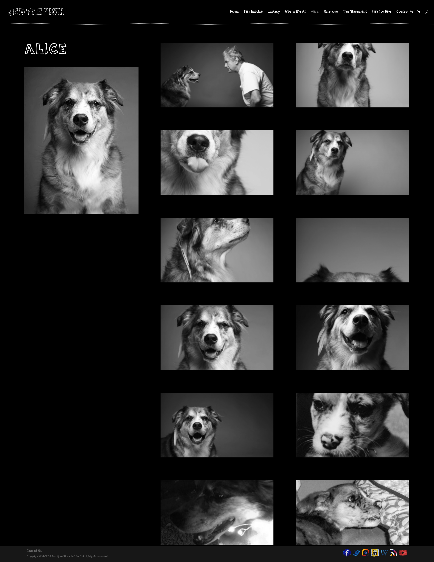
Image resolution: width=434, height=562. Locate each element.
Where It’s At (295, 12)
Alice (315, 12)
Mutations (331, 12)
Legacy (274, 12)
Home (234, 12)
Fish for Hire (381, 12)
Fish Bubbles (253, 12)
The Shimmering (355, 12)
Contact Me (405, 12)
